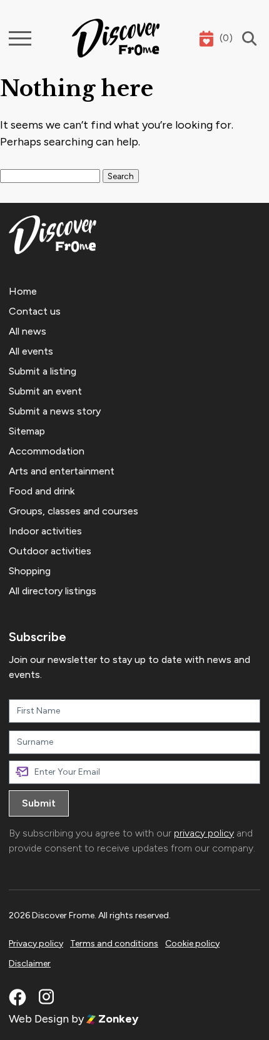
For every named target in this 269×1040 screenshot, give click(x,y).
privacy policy (204, 833)
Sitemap (27, 431)
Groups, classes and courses (73, 511)
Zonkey (117, 1019)
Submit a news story (55, 411)
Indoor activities (45, 531)
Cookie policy (192, 943)
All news (27, 331)
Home (23, 291)
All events (31, 351)
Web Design (39, 1019)
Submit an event (45, 391)
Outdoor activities (50, 551)
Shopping (30, 571)
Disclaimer (30, 963)
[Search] (246, 38)
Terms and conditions (114, 943)
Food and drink (41, 491)
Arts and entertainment (61, 471)
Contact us (35, 311)
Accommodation (46, 451)
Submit (39, 803)
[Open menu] (20, 38)
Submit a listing (42, 371)
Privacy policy (36, 943)
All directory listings (52, 591)
